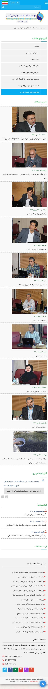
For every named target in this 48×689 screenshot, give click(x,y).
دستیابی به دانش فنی (39, 427)
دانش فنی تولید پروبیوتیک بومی (35, 391)
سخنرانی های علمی (32, 52)
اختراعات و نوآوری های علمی (29, 66)
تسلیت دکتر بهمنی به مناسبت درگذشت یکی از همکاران (26, 525)
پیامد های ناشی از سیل (39, 320)
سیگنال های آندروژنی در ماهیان (36, 249)
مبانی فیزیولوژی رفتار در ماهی (36, 213)
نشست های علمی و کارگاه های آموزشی (25, 79)
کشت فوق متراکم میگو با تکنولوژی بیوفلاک (32, 285)
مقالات (33, 27)
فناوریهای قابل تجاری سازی (21, 27)
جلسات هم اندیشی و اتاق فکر (28, 85)
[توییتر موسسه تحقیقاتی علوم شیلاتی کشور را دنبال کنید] (15, 669)
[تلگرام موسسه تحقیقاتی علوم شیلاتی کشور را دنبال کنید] (5, 669)
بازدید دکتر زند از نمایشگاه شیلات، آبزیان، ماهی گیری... (24, 493)
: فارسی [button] (15, 2)
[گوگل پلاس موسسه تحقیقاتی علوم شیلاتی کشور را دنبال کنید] (31, 669)
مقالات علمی (35, 59)
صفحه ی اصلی (41, 27)
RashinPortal (34, 681)
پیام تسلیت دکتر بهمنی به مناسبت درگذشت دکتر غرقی (27, 535)
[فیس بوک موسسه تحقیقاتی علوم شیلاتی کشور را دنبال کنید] (10, 669)
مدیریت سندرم (41, 356)
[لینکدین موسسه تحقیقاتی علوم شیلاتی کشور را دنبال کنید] (26, 669)
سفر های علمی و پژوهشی (30, 72)
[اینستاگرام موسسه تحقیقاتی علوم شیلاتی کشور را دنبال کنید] (21, 669)
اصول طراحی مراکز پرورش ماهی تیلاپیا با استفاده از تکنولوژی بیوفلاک (24, 138)
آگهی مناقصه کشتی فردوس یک (35, 514)
